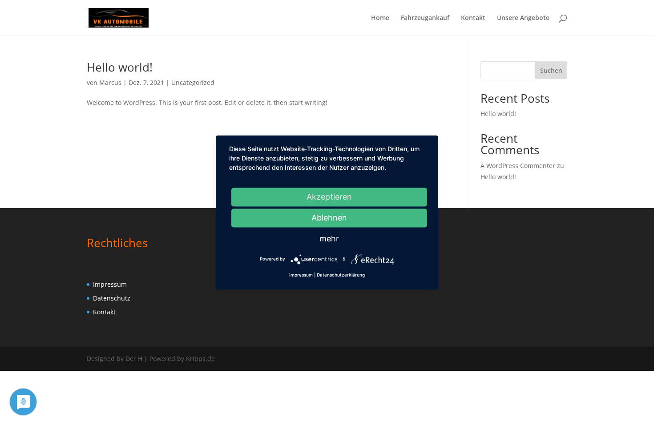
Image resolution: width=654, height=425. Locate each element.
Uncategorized (192, 82)
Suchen (551, 70)
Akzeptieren (329, 196)
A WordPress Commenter (517, 165)
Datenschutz (111, 298)
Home (380, 18)
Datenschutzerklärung (341, 275)
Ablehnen (329, 217)
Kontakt (473, 18)
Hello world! (120, 67)
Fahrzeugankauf (425, 18)
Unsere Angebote (523, 18)
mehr (329, 238)
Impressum (110, 284)
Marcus (110, 82)
